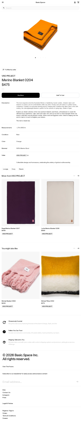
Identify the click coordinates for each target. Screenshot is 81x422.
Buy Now (21, 95)
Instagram (6, 395)
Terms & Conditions (9, 416)
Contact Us (6, 392)
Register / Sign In (8, 410)
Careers (5, 418)
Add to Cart (60, 95)
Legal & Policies (8, 403)
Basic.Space (40, 2)
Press (4, 397)
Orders (5, 413)
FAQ (4, 390)
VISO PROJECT (8, 76)
